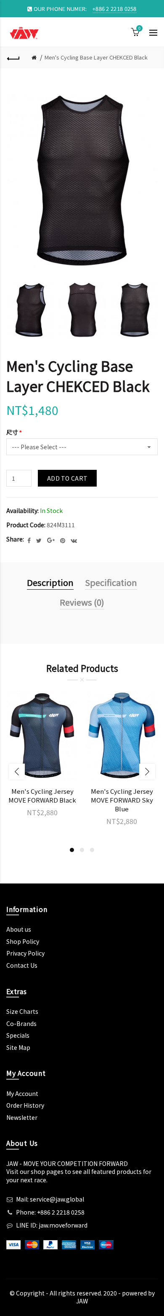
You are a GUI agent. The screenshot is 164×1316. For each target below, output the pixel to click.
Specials (17, 1035)
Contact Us (21, 965)
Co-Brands (21, 1023)
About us (18, 929)
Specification (111, 582)
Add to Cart (67, 478)
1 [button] (72, 850)
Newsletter (21, 1117)
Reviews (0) (82, 602)
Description (50, 582)
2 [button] (82, 850)
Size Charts (22, 1011)
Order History (25, 1105)
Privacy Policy (25, 953)
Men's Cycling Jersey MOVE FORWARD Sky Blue (122, 800)
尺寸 (12, 432)
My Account (22, 1093)
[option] (30, 310)
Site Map (18, 1047)
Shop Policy (22, 941)
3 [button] (92, 850)
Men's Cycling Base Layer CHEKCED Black (96, 57)
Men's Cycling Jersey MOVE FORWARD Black (42, 795)
